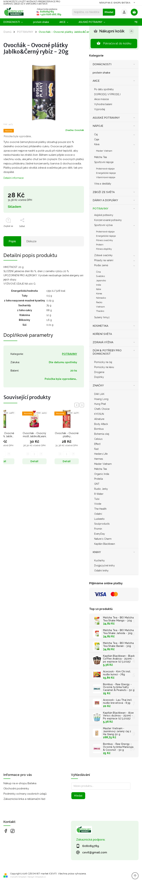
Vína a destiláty (102, 183)
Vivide (97, 503)
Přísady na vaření (103, 260)
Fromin (98, 528)
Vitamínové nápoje (105, 177)
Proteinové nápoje (105, 168)
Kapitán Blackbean (104, 543)
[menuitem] (15, 22)
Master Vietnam (104, 150)
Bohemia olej (101, 434)
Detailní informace (13, 178)
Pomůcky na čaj (103, 362)
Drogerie (99, 372)
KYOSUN (99, 414)
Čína (98, 272)
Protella (98, 478)
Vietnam (100, 306)
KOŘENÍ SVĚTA (102, 334)
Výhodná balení (103, 104)
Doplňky (99, 377)
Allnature (99, 419)
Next (82, 405)
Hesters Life (101, 453)
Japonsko (101, 280)
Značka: (74, 130)
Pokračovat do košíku (117, 43)
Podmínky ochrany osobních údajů (25, 793)
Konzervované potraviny (108, 220)
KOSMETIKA (100, 325)
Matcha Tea (100, 157)
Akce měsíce (101, 99)
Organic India (101, 474)
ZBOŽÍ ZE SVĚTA (104, 192)
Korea (99, 293)
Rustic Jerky (101, 488)
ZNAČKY (98, 385)
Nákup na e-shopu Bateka (114, 3)
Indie (98, 285)
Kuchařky (99, 560)
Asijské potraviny (103, 215)
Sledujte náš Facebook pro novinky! (5, 831)
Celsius (98, 439)
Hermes (98, 458)
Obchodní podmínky (16, 788)
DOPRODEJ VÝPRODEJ (107, 94)
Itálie (98, 289)
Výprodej (99, 109)
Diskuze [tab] (31, 241)
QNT (96, 483)
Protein (99, 244)
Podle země (101, 265)
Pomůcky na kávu (104, 367)
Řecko (99, 302)
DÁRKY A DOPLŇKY (105, 200)
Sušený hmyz (102, 317)
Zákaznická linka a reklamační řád (24, 799)
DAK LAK (99, 394)
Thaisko (100, 311)
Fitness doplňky (104, 249)
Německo (101, 298)
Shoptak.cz (40, 877)
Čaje (96, 139)
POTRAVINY (100, 208)
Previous (77, 405)
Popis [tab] (12, 241)
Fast (96, 449)
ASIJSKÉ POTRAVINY (106, 117)
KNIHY (97, 552)
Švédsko (100, 276)
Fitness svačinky (104, 240)
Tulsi (97, 499)
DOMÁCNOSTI (102, 64)
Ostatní (98, 513)
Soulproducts (102, 523)
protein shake (101, 72)
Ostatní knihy (101, 570)
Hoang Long (101, 399)
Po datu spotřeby (104, 89)
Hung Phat (100, 404)
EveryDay (99, 533)
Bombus (99, 428)
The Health (100, 508)
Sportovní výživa (103, 225)
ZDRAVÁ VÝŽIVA (103, 342)
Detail (34, 461)
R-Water (98, 494)
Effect (97, 444)
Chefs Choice (101, 409)
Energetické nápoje (106, 173)
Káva (96, 144)
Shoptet (22, 877)
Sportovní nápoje (104, 162)
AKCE (96, 80)
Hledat (109, 12)
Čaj (96, 134)
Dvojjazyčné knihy (104, 565)
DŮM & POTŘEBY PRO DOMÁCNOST (107, 352)
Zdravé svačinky (103, 255)
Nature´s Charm (103, 538)
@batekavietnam (12, 831)
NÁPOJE (98, 125)
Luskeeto (99, 518)
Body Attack (101, 424)
